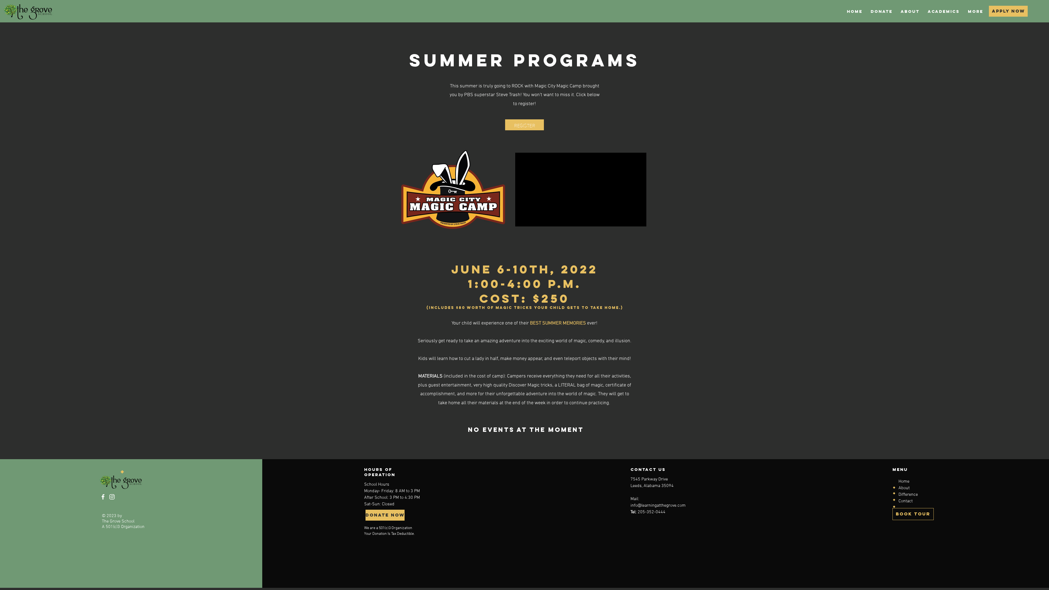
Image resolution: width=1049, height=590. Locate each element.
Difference (908, 494)
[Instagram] (112, 496)
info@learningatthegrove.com (658, 505)
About (904, 488)
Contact (905, 501)
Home (903, 481)
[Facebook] (103, 496)
